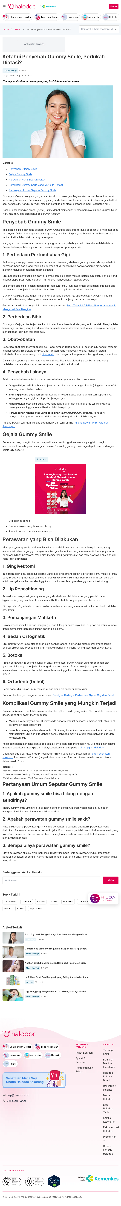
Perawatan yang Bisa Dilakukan (27, 179)
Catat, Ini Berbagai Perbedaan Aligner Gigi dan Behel (83, 695)
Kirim (110, 880)
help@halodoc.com (16, 1095)
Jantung (41, 901)
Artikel (17, 29)
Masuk (113, 6)
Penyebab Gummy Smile (23, 168)
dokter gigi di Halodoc (91, 747)
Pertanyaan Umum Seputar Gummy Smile (32, 190)
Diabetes (26, 901)
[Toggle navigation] (4, 6)
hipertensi (48, 354)
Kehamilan (68, 901)
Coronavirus (10, 901)
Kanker (20, 908)
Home (6, 29)
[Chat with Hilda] (103, 898)
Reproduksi (36, 908)
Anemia (8, 908)
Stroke (54, 901)
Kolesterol (84, 901)
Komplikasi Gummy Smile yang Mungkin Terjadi (36, 184)
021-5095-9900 (14, 1100)
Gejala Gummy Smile (20, 174)
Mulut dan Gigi (10, 71)
